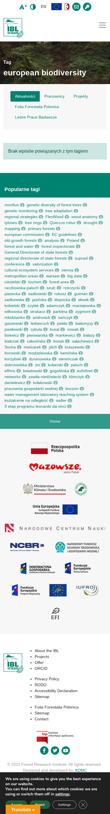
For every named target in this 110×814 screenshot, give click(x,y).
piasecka (12, 293)
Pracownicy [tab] (54, 96)
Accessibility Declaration (56, 690)
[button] (56, 6)
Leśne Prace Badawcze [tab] (36, 117)
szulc (51, 288)
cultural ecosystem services (29, 270)
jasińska (39, 299)
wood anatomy (84, 216)
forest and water (19, 246)
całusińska (36, 341)
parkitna (60, 311)
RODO (41, 685)
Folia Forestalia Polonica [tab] (37, 106)
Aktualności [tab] (25, 96)
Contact (42, 719)
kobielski (12, 305)
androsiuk (41, 317)
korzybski (13, 359)
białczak (12, 341)
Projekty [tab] (81, 96)
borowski (12, 353)
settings (62, 794)
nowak (73, 329)
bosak (58, 341)
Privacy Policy (47, 679)
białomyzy (84, 323)
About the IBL (47, 650)
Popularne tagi (22, 189)
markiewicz (65, 335)
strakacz (37, 311)
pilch (53, 347)
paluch (77, 365)
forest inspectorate (58, 246)
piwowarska (37, 335)
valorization (42, 264)
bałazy (89, 335)
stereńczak (68, 359)
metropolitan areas (21, 276)
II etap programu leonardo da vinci (35, 406)
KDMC (81, 770)
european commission (24, 234)
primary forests (41, 228)
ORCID (41, 668)
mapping (12, 228)
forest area (59, 282)
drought (90, 222)
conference (15, 264)
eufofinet (85, 370)
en (43, 6)
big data (74, 276)
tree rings (33, 222)
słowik (83, 299)
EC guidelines (64, 234)
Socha (10, 347)
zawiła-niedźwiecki (44, 376)
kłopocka (62, 299)
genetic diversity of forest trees (54, 205)
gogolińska (59, 370)
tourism (34, 282)
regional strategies (21, 216)
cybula (36, 329)
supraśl (81, 258)
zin (37, 365)
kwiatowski (32, 370)
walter (61, 400)
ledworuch (40, 323)
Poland (73, 240)
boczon (71, 388)
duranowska (40, 359)
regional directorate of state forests (36, 258)
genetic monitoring (21, 211)
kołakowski (42, 382)
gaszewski (14, 323)
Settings (64, 804)
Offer (39, 662)
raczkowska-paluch (22, 288)
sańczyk (65, 317)
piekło (62, 323)
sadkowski (37, 293)
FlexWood (54, 216)
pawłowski (14, 329)
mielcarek (32, 347)
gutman (81, 293)
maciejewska (83, 305)
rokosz (60, 293)
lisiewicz (12, 335)
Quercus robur (63, 222)
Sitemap (42, 696)
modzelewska (40, 353)
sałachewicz (82, 341)
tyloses (11, 222)
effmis (10, 370)
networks (13, 376)
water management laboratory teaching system (47, 394)
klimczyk (76, 376)
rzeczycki (71, 288)
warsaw (53, 276)
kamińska (68, 353)
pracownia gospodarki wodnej (31, 388)
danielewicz (15, 382)
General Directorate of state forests (36, 252)
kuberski (55, 365)
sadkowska (14, 299)
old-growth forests (21, 240)
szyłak (33, 305)
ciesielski (12, 282)
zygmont (83, 311)
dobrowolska (16, 365)
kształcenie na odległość (26, 400)
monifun (12, 205)
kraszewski (74, 347)
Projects (42, 656)
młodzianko (15, 317)
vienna (67, 270)
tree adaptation (58, 211)
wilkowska (13, 311)
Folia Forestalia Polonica (57, 707)
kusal (54, 329)
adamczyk (56, 305)
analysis (52, 240)
